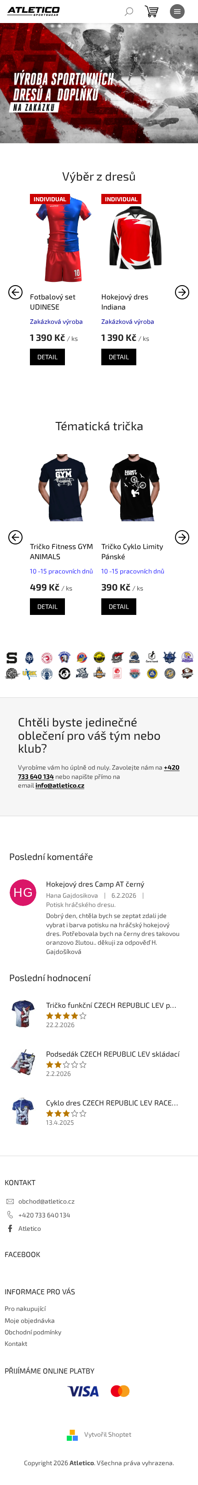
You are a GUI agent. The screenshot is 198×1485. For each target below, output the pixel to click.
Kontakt (16, 1343)
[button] (182, 292)
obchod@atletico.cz (46, 1201)
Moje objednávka (30, 1320)
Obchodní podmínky (33, 1332)
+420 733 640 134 (44, 1215)
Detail (47, 357)
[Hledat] (129, 11)
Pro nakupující (25, 1308)
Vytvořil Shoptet (107, 1434)
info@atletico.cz (59, 785)
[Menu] (177, 11)
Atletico (29, 1228)
